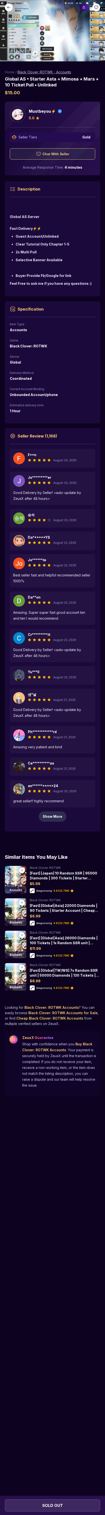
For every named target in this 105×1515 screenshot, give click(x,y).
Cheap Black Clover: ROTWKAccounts (49, 1018)
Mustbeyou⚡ (42, 111)
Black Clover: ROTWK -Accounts (44, 72)
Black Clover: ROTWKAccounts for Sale (63, 1013)
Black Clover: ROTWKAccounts (51, 1007)
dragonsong (44, 890)
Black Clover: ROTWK (45, 868)
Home (9, 72)
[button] (52, 30)
